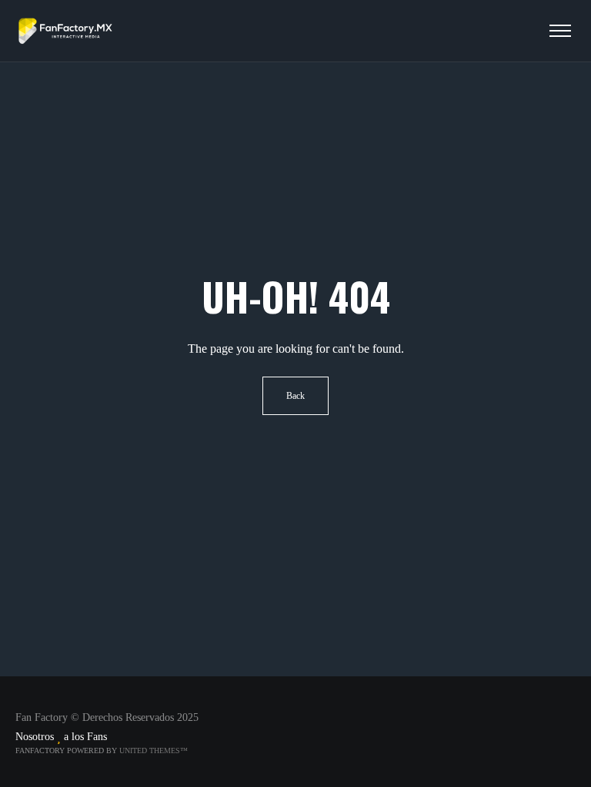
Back (295, 395)
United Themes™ (153, 750)
